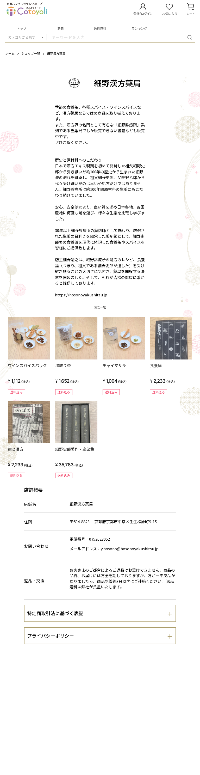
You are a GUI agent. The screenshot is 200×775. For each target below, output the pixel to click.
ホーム (10, 53)
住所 (28, 521)
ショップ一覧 (30, 53)
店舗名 (30, 504)
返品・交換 (34, 580)
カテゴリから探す (21, 37)
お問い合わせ (36, 546)
